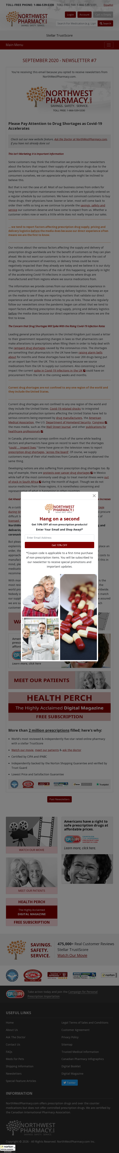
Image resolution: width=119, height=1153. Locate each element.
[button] (7, 1149)
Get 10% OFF (59, 545)
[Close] (94, 495)
